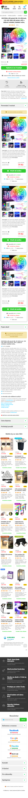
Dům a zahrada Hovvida (6, 403)
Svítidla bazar (13, 412)
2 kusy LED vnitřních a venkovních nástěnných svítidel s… (7, 458)
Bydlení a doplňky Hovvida (7, 404)
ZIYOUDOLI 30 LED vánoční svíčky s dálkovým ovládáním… (7, 523)
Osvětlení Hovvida (5, 405)
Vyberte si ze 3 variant (14, 68)
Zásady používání (14, 786)
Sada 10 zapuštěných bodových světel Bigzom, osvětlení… (6, 490)
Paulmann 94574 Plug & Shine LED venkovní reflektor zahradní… (6, 621)
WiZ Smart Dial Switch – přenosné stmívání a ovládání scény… (7, 589)
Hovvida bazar (9, 400)
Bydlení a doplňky (12, 15)
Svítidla (25, 15)
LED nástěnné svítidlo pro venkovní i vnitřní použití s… (20, 490)
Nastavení (21, 786)
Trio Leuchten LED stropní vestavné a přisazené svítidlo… (20, 556)
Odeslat (23, 719)
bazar (11, 790)
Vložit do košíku (15, 171)
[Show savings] (7, 62)
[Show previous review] (3, 645)
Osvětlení (20, 15)
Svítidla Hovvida (5, 407)
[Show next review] (25, 645)
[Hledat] (25, 12)
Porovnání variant (14, 336)
